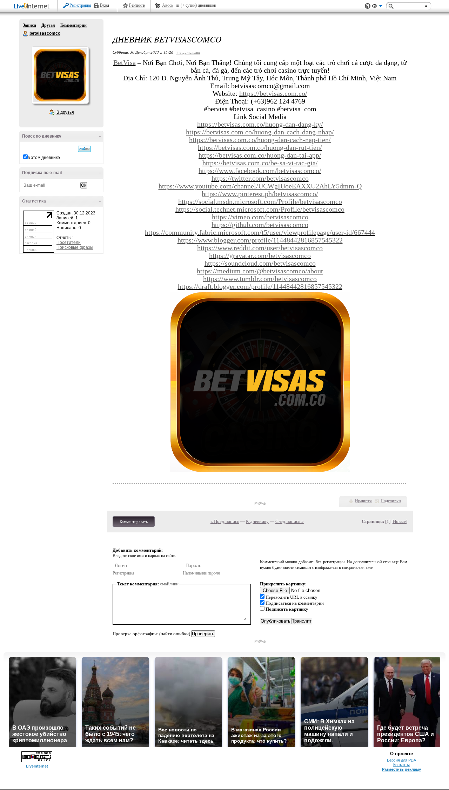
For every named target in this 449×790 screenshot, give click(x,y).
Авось (167, 5)
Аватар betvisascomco (60, 75)
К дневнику (257, 521)
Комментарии (73, 25)
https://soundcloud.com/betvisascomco (260, 263)
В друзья (65, 112)
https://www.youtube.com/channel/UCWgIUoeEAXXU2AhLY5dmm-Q (260, 186)
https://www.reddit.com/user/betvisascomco (260, 248)
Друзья (48, 25)
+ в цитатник (188, 52)
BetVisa (124, 62)
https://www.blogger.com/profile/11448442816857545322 (260, 240)
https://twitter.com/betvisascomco (260, 178)
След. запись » (289, 521)
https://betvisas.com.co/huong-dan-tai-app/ (260, 155)
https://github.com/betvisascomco (260, 224)
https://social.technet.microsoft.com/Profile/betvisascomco (259, 209)
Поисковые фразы (74, 247)
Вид (377, 7)
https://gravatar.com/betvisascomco (260, 255)
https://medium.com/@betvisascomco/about (260, 271)
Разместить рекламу (401, 769)
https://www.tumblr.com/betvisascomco (260, 279)
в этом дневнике (44, 157)
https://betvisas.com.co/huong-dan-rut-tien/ (260, 147)
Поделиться (391, 500)
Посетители (68, 242)
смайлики (169, 583)
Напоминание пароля (201, 573)
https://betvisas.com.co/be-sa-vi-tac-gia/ (260, 163)
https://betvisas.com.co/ (273, 93)
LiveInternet (33, 6)
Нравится (363, 500)
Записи (29, 25)
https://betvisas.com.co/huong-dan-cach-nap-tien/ (260, 140)
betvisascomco (25, 33)
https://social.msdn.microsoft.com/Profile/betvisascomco (260, 201)
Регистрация (80, 5)
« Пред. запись (224, 521)
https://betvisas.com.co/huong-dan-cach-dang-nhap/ (260, 132)
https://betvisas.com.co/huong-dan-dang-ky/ (260, 124)
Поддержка (367, 6)
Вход (104, 5)
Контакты (401, 765)
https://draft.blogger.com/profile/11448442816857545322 (260, 286)
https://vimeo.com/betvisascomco (260, 217)
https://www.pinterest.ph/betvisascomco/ (260, 194)
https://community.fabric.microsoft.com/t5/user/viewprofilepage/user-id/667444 (260, 232)
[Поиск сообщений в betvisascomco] (84, 149)
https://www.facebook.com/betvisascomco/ (260, 170)
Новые (399, 521)
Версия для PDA (401, 760)
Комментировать (134, 521)
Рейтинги (137, 5)
